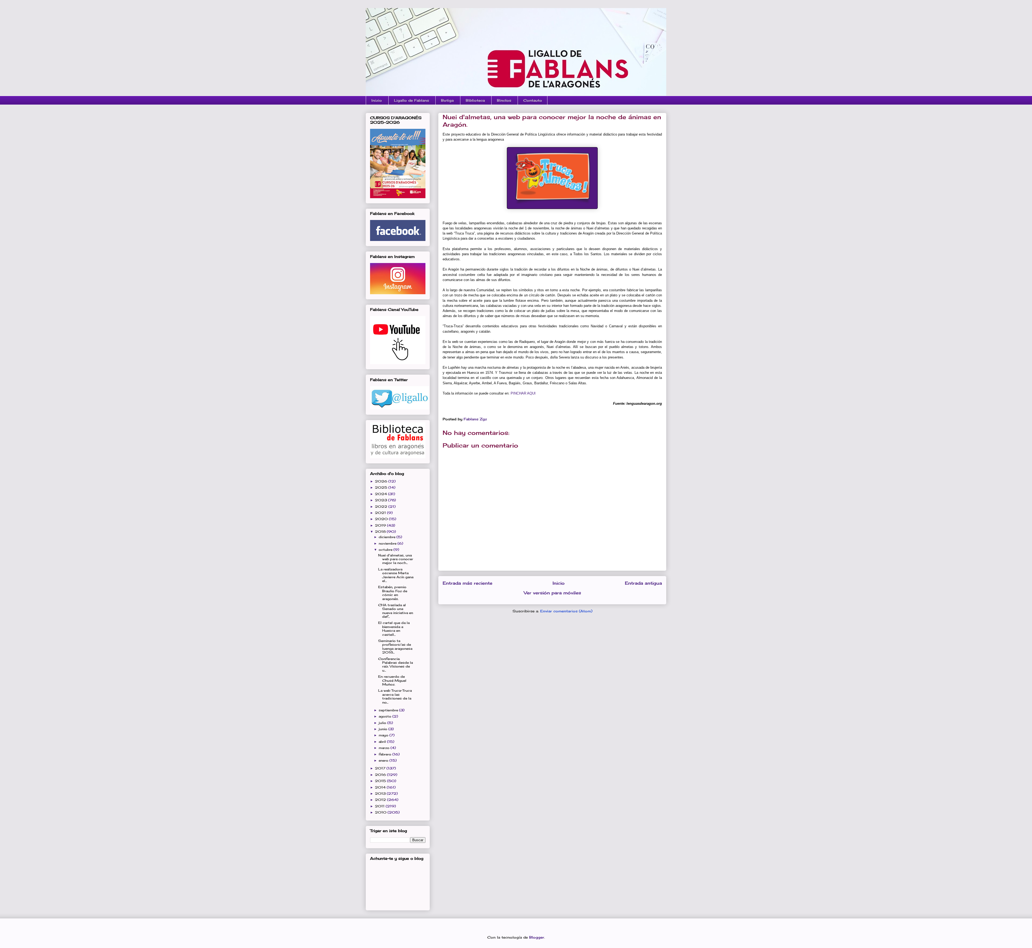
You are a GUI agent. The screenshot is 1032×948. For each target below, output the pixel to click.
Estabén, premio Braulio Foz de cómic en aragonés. (392, 593)
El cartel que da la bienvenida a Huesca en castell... (394, 628)
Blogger (536, 937)
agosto (385, 716)
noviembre (388, 543)
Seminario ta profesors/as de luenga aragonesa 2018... (395, 646)
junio (383, 729)
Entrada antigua (643, 583)
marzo (384, 748)
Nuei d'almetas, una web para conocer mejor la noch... (395, 559)
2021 (381, 513)
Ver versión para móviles (552, 592)
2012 (381, 800)
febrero (385, 754)
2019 (381, 525)
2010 (381, 812)
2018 (381, 532)
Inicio (559, 583)
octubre (386, 550)
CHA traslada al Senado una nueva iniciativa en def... (395, 611)
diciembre (387, 537)
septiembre (389, 710)
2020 (382, 519)
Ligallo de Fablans (411, 100)
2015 (381, 781)
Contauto (532, 100)
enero (384, 760)
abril (383, 742)
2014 (381, 787)
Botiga (447, 100)
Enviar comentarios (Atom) (566, 611)
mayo (384, 735)
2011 (380, 806)
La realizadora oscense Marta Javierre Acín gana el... (395, 575)
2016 (381, 775)
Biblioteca (475, 100)
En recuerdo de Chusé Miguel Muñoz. (392, 680)
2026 (381, 481)
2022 (381, 507)
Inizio (376, 100)
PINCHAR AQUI (523, 393)
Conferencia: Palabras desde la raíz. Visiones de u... (395, 664)
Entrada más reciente (467, 583)
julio (383, 723)
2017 (380, 768)
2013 (381, 793)
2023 (381, 500)
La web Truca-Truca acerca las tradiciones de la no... (395, 696)
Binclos (504, 100)
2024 (381, 494)
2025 (381, 487)
